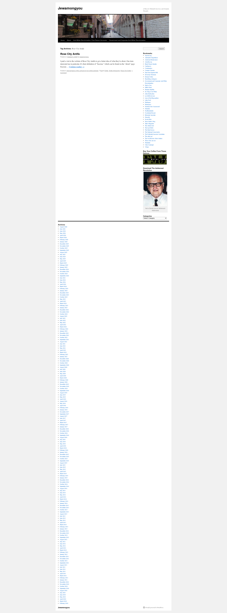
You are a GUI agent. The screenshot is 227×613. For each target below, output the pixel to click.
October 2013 (64, 510)
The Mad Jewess (149, 130)
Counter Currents (150, 70)
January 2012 (63, 554)
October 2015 (64, 459)
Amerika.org (148, 62)
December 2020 (64, 359)
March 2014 (63, 499)
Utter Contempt (149, 145)
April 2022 (63, 325)
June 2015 (63, 467)
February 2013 (64, 527)
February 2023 (64, 305)
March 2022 (63, 327)
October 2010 (64, 586)
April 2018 (63, 405)
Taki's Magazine (149, 123)
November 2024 (64, 271)
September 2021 (64, 339)
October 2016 (64, 433)
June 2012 (63, 544)
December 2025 (64, 244)
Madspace (148, 102)
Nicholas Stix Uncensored (152, 106)
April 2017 (63, 420)
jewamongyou (84, 57)
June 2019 (63, 395)
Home (63, 40)
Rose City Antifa (70, 54)
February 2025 (64, 265)
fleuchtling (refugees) (151, 79)
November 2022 (64, 312)
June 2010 (63, 595)
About (69, 40)
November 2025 (64, 246)
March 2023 (63, 303)
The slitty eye (148, 136)
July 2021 (62, 344)
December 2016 (64, 429)
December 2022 (64, 310)
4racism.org (148, 55)
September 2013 (64, 512)
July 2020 (62, 369)
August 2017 (63, 416)
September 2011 (64, 563)
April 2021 (63, 350)
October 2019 (64, 388)
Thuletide (147, 143)
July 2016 (62, 439)
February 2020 (64, 380)
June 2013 (63, 518)
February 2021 (64, 354)
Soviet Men (148, 119)
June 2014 (63, 493)
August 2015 (63, 463)
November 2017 (64, 412)
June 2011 (63, 569)
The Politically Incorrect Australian (154, 134)
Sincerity (147, 117)
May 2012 (63, 546)
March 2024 (63, 286)
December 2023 (64, 293)
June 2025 (63, 256)
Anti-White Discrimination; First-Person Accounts (90, 40)
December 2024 (64, 269)
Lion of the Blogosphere (152, 98)
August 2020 (63, 367)
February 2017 (64, 424)
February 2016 (64, 450)
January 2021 (63, 356)
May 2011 (63, 571)
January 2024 (63, 290)
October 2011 (64, 561)
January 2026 (63, 242)
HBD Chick (148, 87)
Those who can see (150, 140)
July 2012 (62, 541)
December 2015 (64, 454)
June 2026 (63, 231)
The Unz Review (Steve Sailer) (153, 138)
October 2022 (64, 314)
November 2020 (64, 361)
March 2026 (63, 237)
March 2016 (63, 448)
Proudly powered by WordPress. (154, 607)
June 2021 (63, 346)
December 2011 (64, 556)
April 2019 (63, 399)
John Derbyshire (149, 94)
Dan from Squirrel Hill (151, 72)
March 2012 (63, 550)
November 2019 (64, 386)
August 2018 (63, 401)
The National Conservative (152, 132)
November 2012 (64, 533)
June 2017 (63, 418)
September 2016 (64, 435)
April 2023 (63, 301)
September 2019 (64, 390)
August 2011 (63, 565)
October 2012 (64, 535)
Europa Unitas (149, 77)
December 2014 (64, 480)
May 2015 (63, 469)
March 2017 (63, 422)
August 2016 (63, 437)
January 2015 (63, 478)
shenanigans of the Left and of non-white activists (82, 71)
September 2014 (64, 486)
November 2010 (64, 584)
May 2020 (63, 373)
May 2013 (63, 520)
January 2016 (63, 452)
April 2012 (63, 548)
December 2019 (64, 384)
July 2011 (62, 567)
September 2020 (64, 365)
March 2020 (63, 378)
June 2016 (63, 441)
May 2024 (63, 282)
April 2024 (63, 284)
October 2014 (64, 484)
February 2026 (64, 239)
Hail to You (148, 85)
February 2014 (64, 501)
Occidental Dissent (150, 113)
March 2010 (63, 601)
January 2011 (63, 580)
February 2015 (64, 476)
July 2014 (62, 490)
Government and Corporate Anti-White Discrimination (127, 40)
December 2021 (64, 333)
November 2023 (64, 295)
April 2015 (63, 471)
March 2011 (63, 575)
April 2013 (63, 522)
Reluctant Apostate (150, 115)
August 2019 (63, 393)
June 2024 (63, 280)
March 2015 (63, 473)
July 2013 (62, 516)
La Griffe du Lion (150, 96)
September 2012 (64, 537)
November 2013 (64, 507)
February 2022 (64, 329)
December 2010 (64, 582)
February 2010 (64, 603)
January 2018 (63, 410)
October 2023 (64, 297)
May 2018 (63, 403)
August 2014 (63, 488)
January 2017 (63, 427)
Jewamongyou (70, 8)
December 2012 (64, 531)
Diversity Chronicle (150, 75)
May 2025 (63, 259)
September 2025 (64, 250)
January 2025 (63, 267)
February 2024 (64, 288)
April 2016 (63, 446)
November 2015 (64, 456)
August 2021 (63, 342)
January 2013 (63, 529)
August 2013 (63, 514)
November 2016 (64, 431)
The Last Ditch (149, 128)
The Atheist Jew (149, 126)
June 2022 (63, 320)
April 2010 (63, 599)
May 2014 (63, 495)
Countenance (148, 68)
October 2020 (64, 363)
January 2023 (63, 308)
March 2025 (63, 263)
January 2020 (63, 382)
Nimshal (147, 109)
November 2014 (64, 482)
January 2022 (63, 331)
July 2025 (62, 254)
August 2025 (63, 252)
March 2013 (63, 524)
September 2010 (64, 588)
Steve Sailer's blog (150, 121)
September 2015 (64, 461)
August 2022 (63, 316)
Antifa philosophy (114, 71)
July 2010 (62, 593)
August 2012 (63, 539)
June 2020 (63, 371)
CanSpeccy (148, 66)
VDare (147, 147)
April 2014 (63, 497)
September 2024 (64, 276)
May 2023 (63, 299)
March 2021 (63, 352)
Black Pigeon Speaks (151, 64)
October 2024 (64, 273)
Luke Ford (148, 100)
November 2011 (64, 558)
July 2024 (62, 278)
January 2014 (63, 503)
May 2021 (63, 348)
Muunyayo (148, 104)
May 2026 (63, 233)
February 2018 (64, 407)
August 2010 (63, 590)
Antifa (106, 71)
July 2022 (62, 318)
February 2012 (64, 552)
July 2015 (62, 465)
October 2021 (64, 337)
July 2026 (62, 229)
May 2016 (63, 444)
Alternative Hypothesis (151, 57)
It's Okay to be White (151, 92)
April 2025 (63, 261)
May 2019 (63, 397)
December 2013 (64, 505)
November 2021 (64, 335)
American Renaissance (151, 60)
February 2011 (64, 578)
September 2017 (64, 414)
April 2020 (63, 376)
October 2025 (64, 248)
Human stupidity (149, 89)
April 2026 (63, 235)
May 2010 (63, 597)
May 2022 (63, 322)
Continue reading (76, 66)
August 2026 (63, 227)
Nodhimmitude (149, 111)
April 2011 (63, 573)
